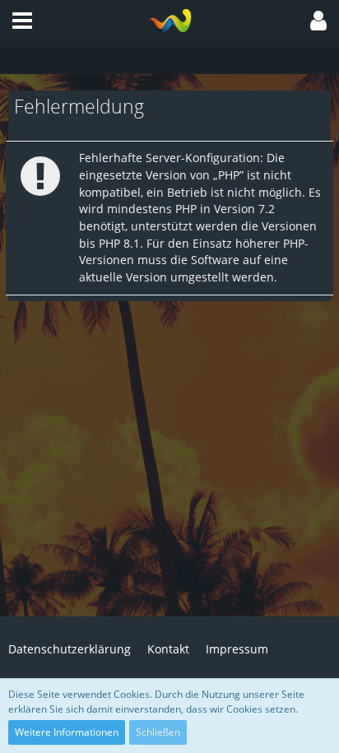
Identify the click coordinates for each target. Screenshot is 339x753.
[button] (22, 20)
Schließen (158, 732)
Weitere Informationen (66, 732)
